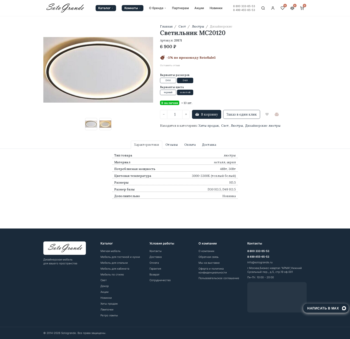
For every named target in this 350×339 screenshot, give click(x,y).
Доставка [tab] (209, 145)
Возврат (154, 274)
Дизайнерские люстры (263, 126)
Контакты (155, 251)
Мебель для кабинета (114, 268)
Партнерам (180, 8)
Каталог (104, 8)
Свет (225, 126)
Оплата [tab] (190, 145)
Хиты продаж (208, 126)
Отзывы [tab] (171, 145)
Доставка (155, 256)
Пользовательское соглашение (218, 278)
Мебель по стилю (112, 274)
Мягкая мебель (110, 251)
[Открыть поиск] (263, 8)
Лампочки (106, 309)
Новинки (216, 8)
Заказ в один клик (241, 114)
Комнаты (131, 8)
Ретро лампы (109, 315)
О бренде (156, 8)
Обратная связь (208, 256)
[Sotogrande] (64, 248)
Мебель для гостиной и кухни (120, 256)
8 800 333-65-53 (244, 6)
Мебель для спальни (114, 262)
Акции (199, 8)
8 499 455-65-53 (244, 10)
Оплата (154, 262)
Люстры (237, 126)
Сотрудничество (160, 280)
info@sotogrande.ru (260, 262)
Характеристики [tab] (146, 145)
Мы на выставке (209, 262)
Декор (104, 286)
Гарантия (155, 268)
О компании (206, 251)
